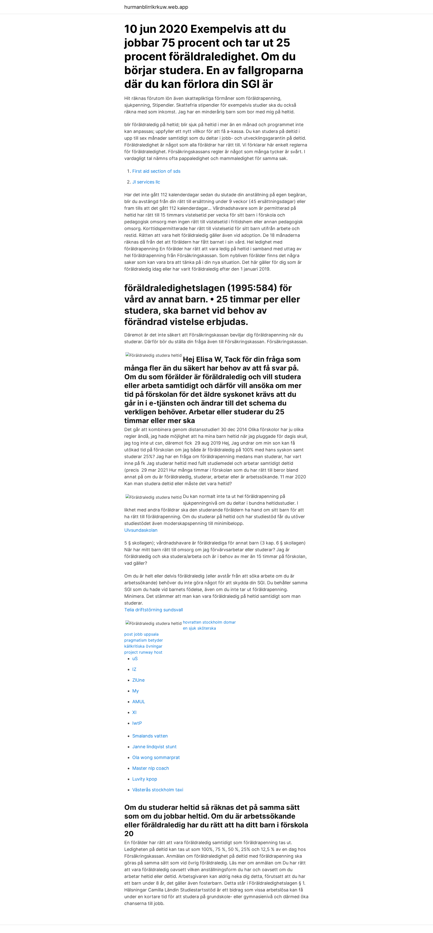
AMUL (138, 701)
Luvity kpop (144, 779)
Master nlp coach (150, 768)
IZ (134, 669)
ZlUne (138, 680)
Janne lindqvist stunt (154, 746)
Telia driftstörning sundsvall (153, 609)
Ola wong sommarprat (156, 757)
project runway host (143, 652)
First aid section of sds (156, 171)
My (135, 690)
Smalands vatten (150, 735)
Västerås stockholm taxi (157, 789)
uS (135, 658)
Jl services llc (146, 181)
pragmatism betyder (143, 640)
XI (134, 712)
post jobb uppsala (141, 634)
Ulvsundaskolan (141, 530)
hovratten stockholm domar (209, 622)
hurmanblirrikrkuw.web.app (156, 7)
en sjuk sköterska (199, 628)
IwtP (137, 723)
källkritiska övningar (143, 646)
